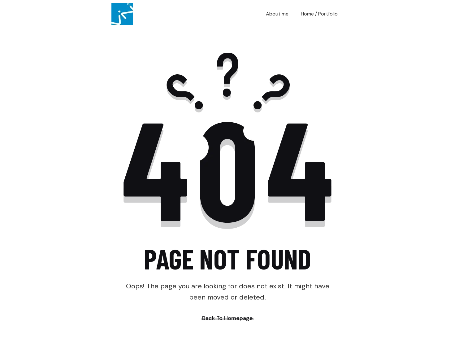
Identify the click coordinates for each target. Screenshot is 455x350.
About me (277, 14)
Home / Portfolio (319, 14)
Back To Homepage (227, 318)
